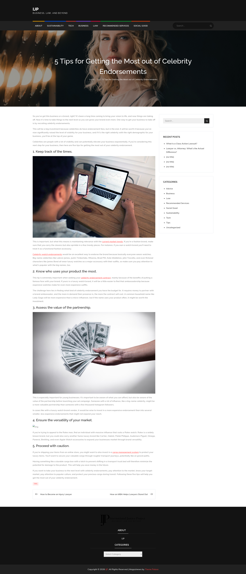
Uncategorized (173, 227)
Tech (71, 25)
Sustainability (55, 25)
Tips (35, 484)
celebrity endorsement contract (96, 277)
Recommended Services (116, 25)
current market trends (112, 241)
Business (83, 25)
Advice (169, 188)
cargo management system (125, 452)
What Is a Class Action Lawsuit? (181, 143)
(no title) (170, 157)
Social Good (141, 25)
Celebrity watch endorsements (47, 254)
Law (95, 25)
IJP (36, 9)
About (38, 25)
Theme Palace (151, 569)
